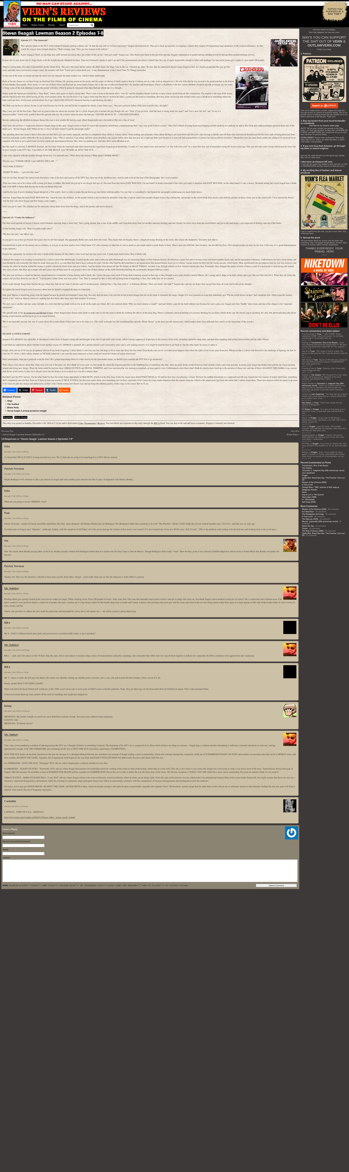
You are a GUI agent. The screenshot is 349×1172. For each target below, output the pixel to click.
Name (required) (8, 833)
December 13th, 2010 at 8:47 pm (16, 628)
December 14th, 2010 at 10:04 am (16, 711)
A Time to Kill (307, 485)
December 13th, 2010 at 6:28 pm (16, 571)
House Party (13, 407)
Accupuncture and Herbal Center (38, 312)
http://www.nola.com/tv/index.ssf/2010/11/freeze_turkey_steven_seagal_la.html (39, 817)
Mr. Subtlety (11, 588)
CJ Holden (306, 409)
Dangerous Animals (309, 490)
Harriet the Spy (308, 526)
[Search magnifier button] (92, 25)
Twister (305, 528)
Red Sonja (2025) (309, 502)
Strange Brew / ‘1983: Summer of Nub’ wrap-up (320, 487)
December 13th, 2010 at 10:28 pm (16, 650)
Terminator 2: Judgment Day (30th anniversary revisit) (323, 470)
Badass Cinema (37, 25)
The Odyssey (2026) (310, 519)
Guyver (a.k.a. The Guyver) (313, 495)
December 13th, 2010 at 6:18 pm (16, 546)
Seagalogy (7, 417)
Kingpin (316, 409)
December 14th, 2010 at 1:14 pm (16, 740)
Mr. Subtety (11, 734)
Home (24, 25)
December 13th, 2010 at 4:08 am (16, 452)
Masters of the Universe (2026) (314, 482)
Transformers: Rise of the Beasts (324, 343)
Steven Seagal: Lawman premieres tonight (27, 410)
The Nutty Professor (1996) (312, 531)
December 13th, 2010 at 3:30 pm (16, 496)
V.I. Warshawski (308, 499)
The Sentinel (13, 404)
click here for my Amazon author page (324, 126)
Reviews (51, 25)
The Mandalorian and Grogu (313, 514)
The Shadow (316, 375)
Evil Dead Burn (308, 512)
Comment (6, 858)
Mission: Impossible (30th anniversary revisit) (320, 521)
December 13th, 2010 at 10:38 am (16, 474)
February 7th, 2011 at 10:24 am (16, 806)
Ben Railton (306, 403)
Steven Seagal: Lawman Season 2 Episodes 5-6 (23, 434)
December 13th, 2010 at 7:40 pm (16, 593)
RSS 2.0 (157, 423)
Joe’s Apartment (317, 394)
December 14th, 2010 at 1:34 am (16, 672)
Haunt (304, 492)
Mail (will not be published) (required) (16, 841)
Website (5, 850)
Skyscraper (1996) (309, 497)
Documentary (90, 423)
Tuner (319, 334)
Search (62, 25)
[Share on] (74, 390)
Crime (80, 423)
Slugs (9, 400)
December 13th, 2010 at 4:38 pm (16, 518)
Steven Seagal (21, 417)
